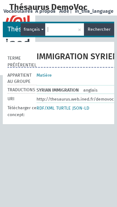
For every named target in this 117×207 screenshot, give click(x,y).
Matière (44, 75)
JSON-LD (80, 108)
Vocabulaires (18, 11)
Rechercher (99, 29)
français (32, 29)
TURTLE (63, 108)
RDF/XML (46, 108)
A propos (46, 11)
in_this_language (94, 11)
